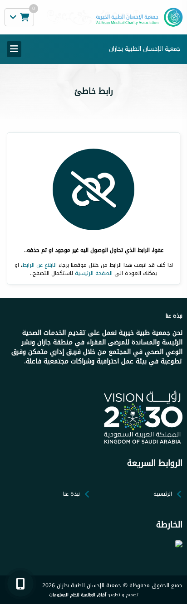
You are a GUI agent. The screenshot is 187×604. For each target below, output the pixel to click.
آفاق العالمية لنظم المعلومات (77, 595)
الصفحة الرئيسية (94, 273)
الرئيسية (162, 494)
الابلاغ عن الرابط (39, 265)
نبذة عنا (71, 494)
